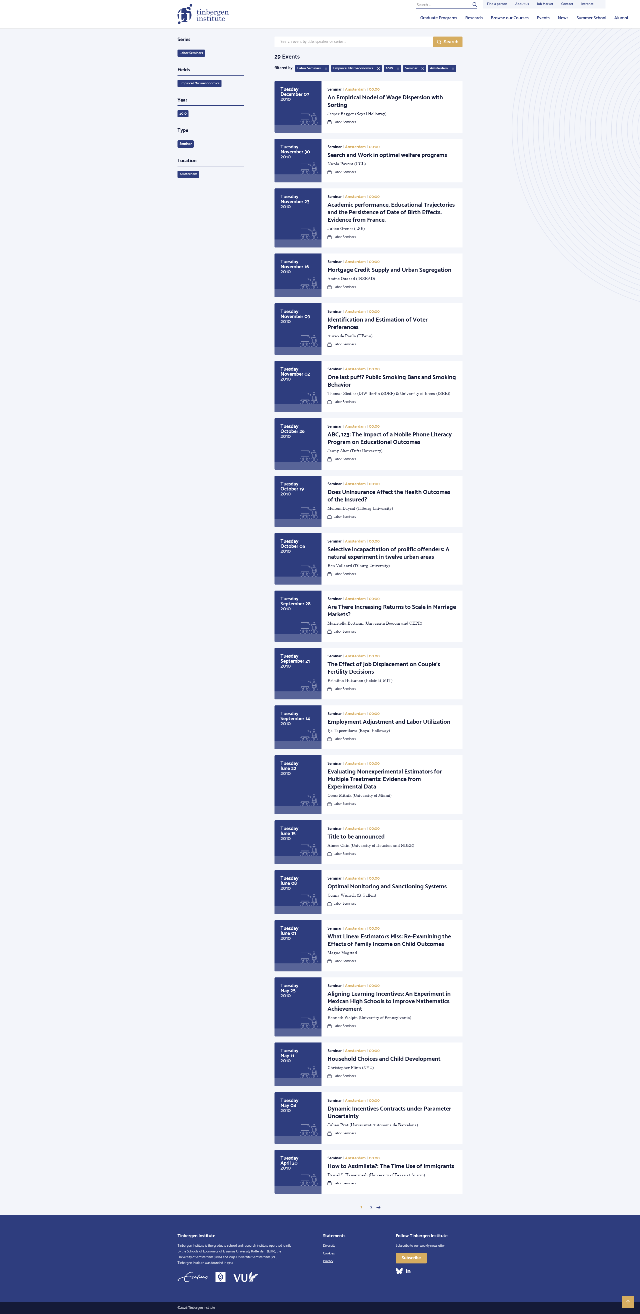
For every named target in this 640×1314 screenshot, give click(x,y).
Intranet (587, 4)
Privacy (328, 1261)
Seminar (186, 144)
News (563, 18)
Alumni (621, 18)
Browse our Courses (510, 18)
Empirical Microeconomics (200, 83)
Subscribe (411, 1258)
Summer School (591, 18)
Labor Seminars (191, 53)
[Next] (378, 1207)
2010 (183, 114)
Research (474, 18)
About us (522, 4)
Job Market (545, 4)
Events (543, 18)
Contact (567, 4)
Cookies (329, 1253)
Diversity (329, 1246)
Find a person (497, 4)
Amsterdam (188, 174)
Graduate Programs (438, 18)
